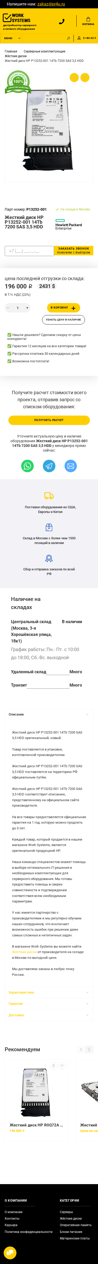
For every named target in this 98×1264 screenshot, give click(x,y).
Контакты (12, 1218)
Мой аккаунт (79, 38)
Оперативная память (76, 1225)
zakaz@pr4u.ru (51, 4)
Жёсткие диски (24, 952)
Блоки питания (71, 1232)
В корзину (59, 307)
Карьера (11, 1225)
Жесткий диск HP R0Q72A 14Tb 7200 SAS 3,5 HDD (36, 1125)
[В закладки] (62, 1065)
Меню (8, 38)
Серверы (66, 1212)
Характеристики (21, 992)
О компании (13, 1212)
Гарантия (16, 1004)
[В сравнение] (53, 1065)
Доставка (16, 1015)
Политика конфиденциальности (29, 1232)
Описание (16, 714)
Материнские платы (75, 1238)
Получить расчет (49, 420)
